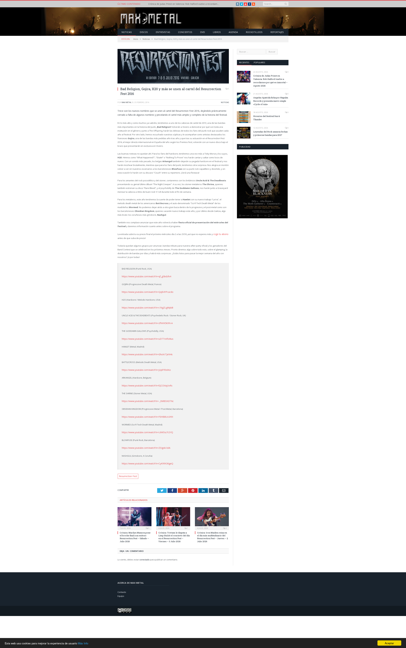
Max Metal (126, 102)
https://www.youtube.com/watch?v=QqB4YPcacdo (146, 291)
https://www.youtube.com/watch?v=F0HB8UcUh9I (145, 413)
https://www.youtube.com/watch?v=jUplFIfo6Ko (144, 367)
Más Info (83, 643)
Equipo (121, 591)
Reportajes (277, 32)
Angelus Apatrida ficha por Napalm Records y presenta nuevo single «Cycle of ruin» (184, 4)
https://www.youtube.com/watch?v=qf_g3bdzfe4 (145, 276)
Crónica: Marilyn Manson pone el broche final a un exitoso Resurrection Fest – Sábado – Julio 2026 (135, 532)
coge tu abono (220, 234)
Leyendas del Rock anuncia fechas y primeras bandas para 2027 (270, 133)
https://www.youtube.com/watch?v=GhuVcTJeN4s (145, 352)
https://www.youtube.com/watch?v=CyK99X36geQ (146, 459)
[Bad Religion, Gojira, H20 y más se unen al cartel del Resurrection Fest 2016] (173, 66)
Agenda (233, 32)
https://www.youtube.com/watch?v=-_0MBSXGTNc (146, 398)
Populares (259, 62)
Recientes (244, 62)
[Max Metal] (151, 18)
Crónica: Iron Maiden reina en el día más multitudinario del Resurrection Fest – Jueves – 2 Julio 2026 (212, 532)
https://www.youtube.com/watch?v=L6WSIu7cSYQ (145, 429)
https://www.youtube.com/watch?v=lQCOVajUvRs (145, 383)
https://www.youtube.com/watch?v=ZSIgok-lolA (144, 444)
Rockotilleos (254, 32)
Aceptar (389, 643)
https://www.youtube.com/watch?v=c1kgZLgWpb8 (145, 306)
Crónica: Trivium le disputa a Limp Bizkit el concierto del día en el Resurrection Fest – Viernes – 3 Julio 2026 (174, 532)
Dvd (202, 32)
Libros (217, 32)
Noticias (126, 32)
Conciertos (185, 32)
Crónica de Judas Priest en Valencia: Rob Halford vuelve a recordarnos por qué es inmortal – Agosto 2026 (270, 80)
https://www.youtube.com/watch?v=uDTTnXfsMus (146, 337)
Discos (144, 32)
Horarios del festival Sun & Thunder (266, 118)
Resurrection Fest (127, 472)
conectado (144, 555)
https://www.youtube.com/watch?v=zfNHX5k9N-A (145, 322)
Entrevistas (163, 32)
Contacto (122, 587)
